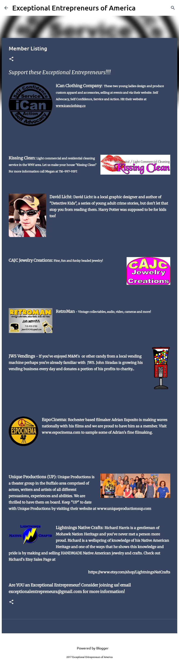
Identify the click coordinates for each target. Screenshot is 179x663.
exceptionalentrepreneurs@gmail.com (45, 591)
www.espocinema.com (61, 432)
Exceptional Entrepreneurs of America (74, 7)
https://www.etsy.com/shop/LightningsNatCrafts (129, 572)
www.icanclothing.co (71, 106)
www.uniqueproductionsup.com (124, 508)
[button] (11, 59)
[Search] (141, 8)
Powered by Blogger (92, 648)
